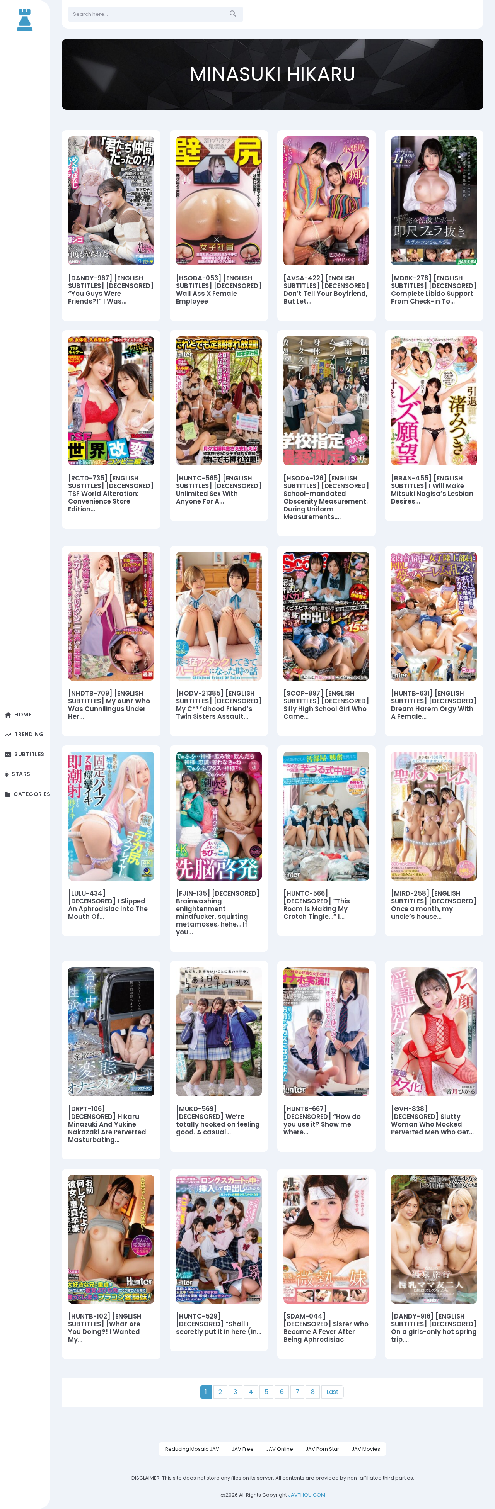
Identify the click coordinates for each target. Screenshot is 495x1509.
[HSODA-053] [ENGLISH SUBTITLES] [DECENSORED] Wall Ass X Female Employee (219, 290)
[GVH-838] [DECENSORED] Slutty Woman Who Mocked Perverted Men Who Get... (432, 1120)
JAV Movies (366, 1449)
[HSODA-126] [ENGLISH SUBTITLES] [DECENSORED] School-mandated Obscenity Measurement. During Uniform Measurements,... (326, 498)
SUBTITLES (29, 754)
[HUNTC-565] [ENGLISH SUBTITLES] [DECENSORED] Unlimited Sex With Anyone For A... (219, 490)
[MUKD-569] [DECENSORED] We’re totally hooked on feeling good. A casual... (218, 1120)
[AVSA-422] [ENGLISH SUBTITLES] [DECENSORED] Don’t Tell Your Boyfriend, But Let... (326, 290)
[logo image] (25, 19)
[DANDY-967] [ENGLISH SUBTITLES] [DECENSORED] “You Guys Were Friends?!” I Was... (111, 290)
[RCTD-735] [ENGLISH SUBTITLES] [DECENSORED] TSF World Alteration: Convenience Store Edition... (111, 494)
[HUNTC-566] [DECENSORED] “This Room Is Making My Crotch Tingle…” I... (316, 905)
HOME (22, 714)
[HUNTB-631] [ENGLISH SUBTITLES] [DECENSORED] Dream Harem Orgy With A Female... (434, 705)
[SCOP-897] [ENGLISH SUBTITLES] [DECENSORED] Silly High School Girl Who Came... (326, 705)
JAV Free (243, 1449)
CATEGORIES (32, 794)
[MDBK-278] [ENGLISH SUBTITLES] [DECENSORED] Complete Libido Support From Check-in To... (434, 290)
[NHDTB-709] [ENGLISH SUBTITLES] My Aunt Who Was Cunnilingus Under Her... (109, 705)
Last (332, 1391)
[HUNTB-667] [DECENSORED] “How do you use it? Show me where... (322, 1120)
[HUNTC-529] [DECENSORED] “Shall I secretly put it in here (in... (218, 1324)
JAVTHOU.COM (306, 1495)
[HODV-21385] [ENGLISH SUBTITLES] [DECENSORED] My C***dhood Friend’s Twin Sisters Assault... (219, 705)
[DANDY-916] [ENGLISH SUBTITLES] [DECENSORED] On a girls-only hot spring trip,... (434, 1328)
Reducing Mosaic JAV (192, 1449)
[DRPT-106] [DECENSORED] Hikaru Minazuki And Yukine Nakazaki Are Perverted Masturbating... (107, 1124)
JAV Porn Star (322, 1449)
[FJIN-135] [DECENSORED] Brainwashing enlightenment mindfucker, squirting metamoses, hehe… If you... (218, 913)
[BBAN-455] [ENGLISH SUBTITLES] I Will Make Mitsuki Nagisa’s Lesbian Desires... (432, 490)
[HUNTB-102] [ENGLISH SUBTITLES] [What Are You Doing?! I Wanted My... (105, 1328)
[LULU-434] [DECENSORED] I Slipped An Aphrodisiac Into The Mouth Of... (108, 905)
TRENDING (29, 734)
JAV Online (279, 1449)
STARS (21, 774)
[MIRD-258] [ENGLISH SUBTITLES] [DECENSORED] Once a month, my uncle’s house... (434, 905)
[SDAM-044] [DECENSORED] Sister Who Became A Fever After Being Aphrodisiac (326, 1328)
